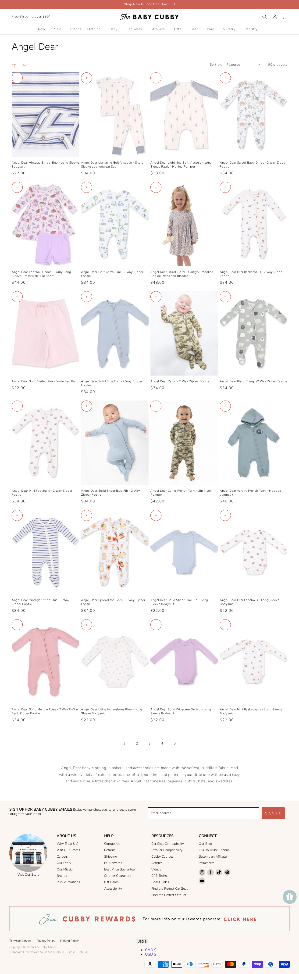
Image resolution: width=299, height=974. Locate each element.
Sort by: (216, 64)
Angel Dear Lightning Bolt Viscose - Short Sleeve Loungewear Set (112, 164)
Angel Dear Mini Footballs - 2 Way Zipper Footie (42, 492)
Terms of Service (20, 941)
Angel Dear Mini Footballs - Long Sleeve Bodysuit (249, 602)
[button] (265, 17)
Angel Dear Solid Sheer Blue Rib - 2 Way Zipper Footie (110, 492)
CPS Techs (159, 876)
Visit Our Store (28, 874)
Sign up (273, 813)
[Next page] (175, 743)
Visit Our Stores (68, 850)
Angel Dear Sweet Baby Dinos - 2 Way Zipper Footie (253, 164)
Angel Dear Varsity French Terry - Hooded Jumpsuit (250, 492)
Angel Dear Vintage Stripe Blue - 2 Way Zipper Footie (41, 602)
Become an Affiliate (213, 856)
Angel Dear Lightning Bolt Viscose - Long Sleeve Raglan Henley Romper (181, 164)
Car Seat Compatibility (167, 844)
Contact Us (112, 844)
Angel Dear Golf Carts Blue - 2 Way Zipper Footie (112, 274)
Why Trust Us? (67, 844)
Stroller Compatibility (166, 850)
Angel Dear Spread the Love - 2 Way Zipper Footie (113, 602)
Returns (110, 850)
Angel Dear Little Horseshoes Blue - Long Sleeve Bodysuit (111, 711)
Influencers (206, 863)
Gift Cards (111, 882)
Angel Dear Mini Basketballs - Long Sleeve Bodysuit (251, 711)
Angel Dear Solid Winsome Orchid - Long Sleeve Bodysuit (180, 711)
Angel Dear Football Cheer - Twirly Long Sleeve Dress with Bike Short (41, 274)
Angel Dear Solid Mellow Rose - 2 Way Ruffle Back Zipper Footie (45, 711)
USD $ (142, 941)
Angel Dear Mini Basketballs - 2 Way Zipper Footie (251, 274)
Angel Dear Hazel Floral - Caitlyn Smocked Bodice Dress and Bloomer (182, 274)
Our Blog (205, 844)
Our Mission (66, 869)
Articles (156, 863)
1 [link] (124, 743)
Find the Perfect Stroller (168, 895)
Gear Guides (160, 882)
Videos (156, 869)
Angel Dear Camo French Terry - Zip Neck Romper (180, 492)
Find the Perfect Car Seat (169, 888)
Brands (62, 876)
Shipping (110, 856)
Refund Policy (69, 941)
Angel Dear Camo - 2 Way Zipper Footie (179, 381)
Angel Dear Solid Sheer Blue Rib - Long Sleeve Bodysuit (179, 602)
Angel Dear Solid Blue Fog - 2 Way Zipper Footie (111, 383)
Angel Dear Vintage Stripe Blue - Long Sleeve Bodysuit (45, 164)
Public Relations (68, 882)
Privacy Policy (45, 941)
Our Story (64, 863)
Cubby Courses (162, 856)
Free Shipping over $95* (31, 16)
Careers (62, 856)
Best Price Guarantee (119, 869)
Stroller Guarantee (117, 876)
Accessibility (113, 888)
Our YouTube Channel (215, 850)
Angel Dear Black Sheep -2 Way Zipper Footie (253, 381)
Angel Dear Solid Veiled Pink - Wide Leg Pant (45, 381)
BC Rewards (113, 863)
